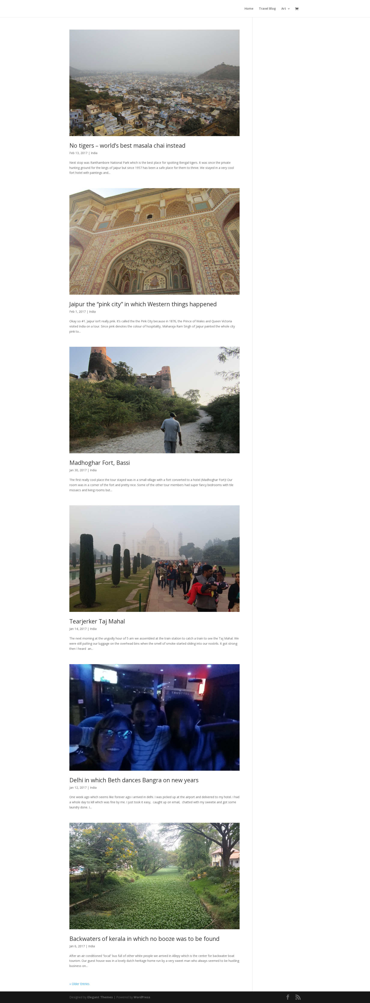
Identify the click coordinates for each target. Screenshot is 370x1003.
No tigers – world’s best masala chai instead (127, 145)
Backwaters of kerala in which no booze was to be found (144, 939)
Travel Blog (267, 9)
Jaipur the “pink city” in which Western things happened (143, 304)
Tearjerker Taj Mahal (97, 621)
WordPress (142, 997)
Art (283, 9)
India (94, 153)
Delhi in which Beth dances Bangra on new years (133, 780)
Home (249, 9)
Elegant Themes (100, 997)
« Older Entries (79, 984)
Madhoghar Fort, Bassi (99, 463)
